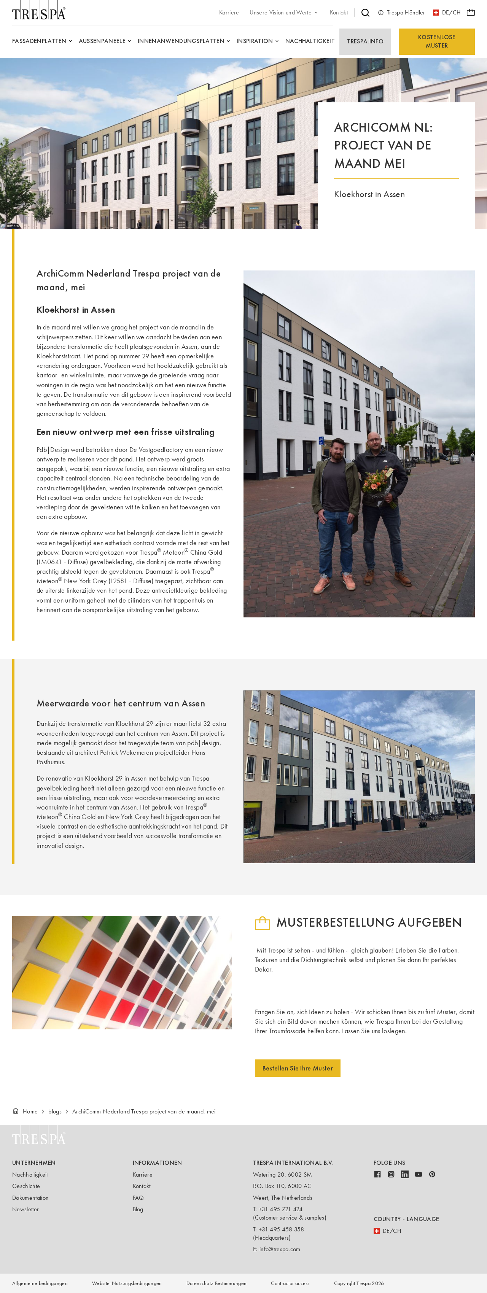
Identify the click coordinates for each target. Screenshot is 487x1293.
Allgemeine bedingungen (40, 1283)
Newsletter (25, 1209)
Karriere (143, 1174)
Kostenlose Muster (436, 41)
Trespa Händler (406, 12)
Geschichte (26, 1186)
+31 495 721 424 (281, 1209)
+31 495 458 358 (281, 1229)
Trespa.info (365, 41)
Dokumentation (30, 1197)
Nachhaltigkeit (30, 1174)
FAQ (138, 1197)
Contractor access (290, 1283)
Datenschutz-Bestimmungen (216, 1283)
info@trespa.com (280, 1249)
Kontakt (142, 1186)
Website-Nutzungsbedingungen (127, 1283)
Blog (138, 1209)
